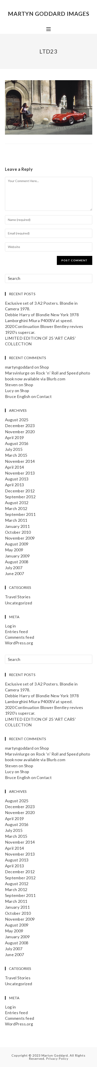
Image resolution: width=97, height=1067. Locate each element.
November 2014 (20, 461)
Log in (10, 625)
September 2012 (20, 496)
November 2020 (20, 431)
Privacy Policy (57, 1058)
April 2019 (14, 437)
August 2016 (16, 443)
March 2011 (16, 520)
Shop (44, 367)
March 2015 (16, 455)
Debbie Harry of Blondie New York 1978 (42, 314)
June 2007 (14, 573)
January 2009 (17, 555)
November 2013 (20, 472)
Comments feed (19, 637)
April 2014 (14, 467)
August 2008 (16, 561)
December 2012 (20, 490)
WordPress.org (19, 642)
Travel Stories (18, 596)
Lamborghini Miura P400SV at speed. (39, 320)
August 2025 (16, 419)
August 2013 (16, 478)
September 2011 (20, 514)
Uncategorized (18, 602)
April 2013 (14, 484)
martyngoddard (19, 367)
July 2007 (14, 567)
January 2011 (17, 526)
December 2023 (20, 425)
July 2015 (14, 449)
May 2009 (14, 549)
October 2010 (18, 532)
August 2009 (16, 543)
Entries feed (16, 631)
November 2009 (20, 538)
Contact (44, 396)
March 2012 (16, 508)
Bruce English (17, 396)
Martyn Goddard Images (48, 13)
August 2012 (16, 502)
